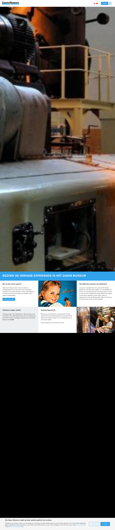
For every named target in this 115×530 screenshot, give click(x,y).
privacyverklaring (80, 525)
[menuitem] (110, 3)
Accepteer (105, 524)
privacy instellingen (16, 526)
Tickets (104, 3)
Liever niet (94, 524)
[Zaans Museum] (10, 3)
